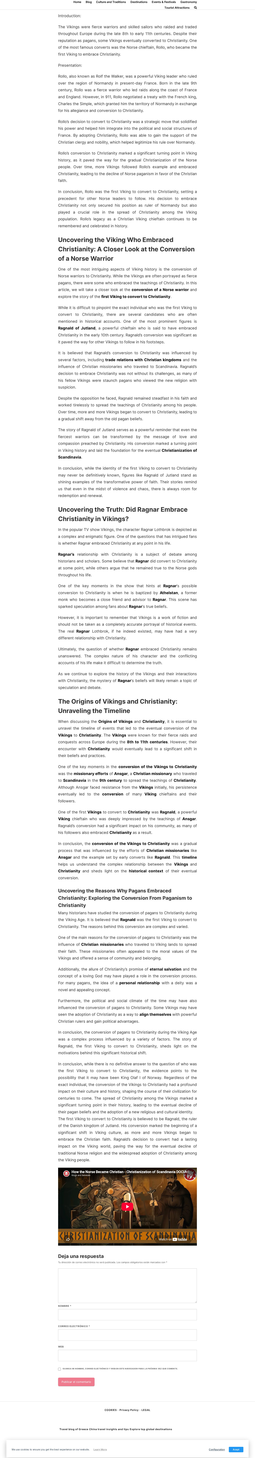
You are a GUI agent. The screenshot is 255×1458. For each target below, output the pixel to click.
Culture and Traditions (111, 2)
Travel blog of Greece (74, 1429)
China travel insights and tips (109, 1429)
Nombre (64, 1306)
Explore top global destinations (151, 1429)
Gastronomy (188, 2)
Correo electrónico (74, 1326)
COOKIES (111, 1409)
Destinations (138, 2)
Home (77, 2)
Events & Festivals (164, 2)
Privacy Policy (129, 1409)
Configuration (217, 1449)
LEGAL (146, 1409)
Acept (236, 1449)
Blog (89, 2)
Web (61, 1346)
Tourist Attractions (177, 7)
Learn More (100, 1449)
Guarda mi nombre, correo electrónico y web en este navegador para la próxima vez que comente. (120, 1369)
